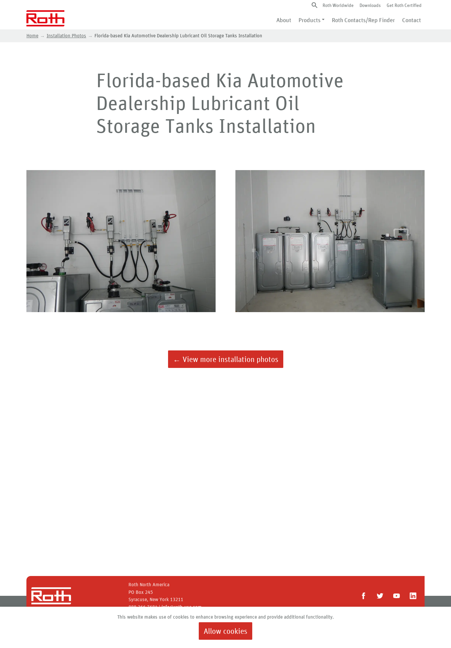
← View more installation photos (225, 359)
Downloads (370, 5)
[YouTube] (396, 595)
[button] (314, 5)
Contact (411, 19)
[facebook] (363, 595)
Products (309, 19)
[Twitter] (380, 595)
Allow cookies (225, 631)
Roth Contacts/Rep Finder (363, 19)
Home (32, 35)
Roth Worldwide (338, 5)
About (283, 19)
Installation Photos (66, 35)
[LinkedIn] (413, 595)
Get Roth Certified (404, 5)
